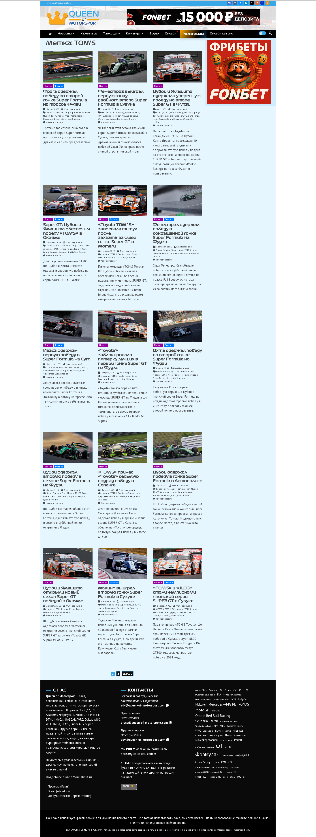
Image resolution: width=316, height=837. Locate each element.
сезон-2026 (229, 776)
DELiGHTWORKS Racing (112, 112)
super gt (196, 112)
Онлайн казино (221, 33)
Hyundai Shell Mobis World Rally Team (212, 699)
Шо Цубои (66, 119)
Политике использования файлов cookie (157, 823)
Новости (65, 33)
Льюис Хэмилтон (235, 735)
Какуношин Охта (113, 608)
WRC (198, 730)
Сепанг (129, 496)
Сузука (113, 119)
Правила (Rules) (58, 786)
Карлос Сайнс (201, 735)
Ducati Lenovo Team (205, 694)
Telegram (246, 3)
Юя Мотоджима (168, 615)
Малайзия (120, 496)
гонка (61, 115)
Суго (57, 373)
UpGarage (130, 493)
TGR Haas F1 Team (229, 721)
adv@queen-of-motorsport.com (143, 705)
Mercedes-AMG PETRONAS (228, 704)
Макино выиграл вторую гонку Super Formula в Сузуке (120, 592)
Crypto (267, 3)
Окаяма (63, 252)
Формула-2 (228, 755)
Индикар (238, 730)
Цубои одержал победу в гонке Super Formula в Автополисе (177, 476)
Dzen (252, 3)
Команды (133, 33)
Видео (154, 33)
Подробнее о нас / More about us (69, 777)
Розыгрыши (193, 33)
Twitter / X (240, 3)
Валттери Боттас (223, 730)
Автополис (165, 492)
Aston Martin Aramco (206, 690)
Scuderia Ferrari (206, 721)
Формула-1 (208, 754)
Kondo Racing (176, 112)
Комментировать (54, 122)
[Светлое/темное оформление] (262, 33)
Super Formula (77, 112)
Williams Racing (235, 726)
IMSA (233, 699)
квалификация (205, 767)
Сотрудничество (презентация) (69, 796)
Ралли (238, 740)
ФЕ (231, 747)
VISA (262, 3)
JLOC (172, 609)
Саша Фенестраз (161, 253)
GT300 (159, 112)
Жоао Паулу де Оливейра (187, 115)
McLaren (200, 704)
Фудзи (57, 119)
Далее (127, 673)
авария (215, 762)
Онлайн (170, 33)
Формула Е (242, 755)
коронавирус (222, 767)
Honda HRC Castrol (232, 694)
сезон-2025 (215, 776)
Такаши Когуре (183, 612)
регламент (235, 767)
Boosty (257, 3)
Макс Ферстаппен (206, 740)
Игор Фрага (70, 115)
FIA (219, 694)
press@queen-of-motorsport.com (144, 723)
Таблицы (110, 33)
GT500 (166, 112)
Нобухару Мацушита (122, 115)
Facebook (235, 3)
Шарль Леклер (202, 762)
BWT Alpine (225, 690)
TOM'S (54, 115)
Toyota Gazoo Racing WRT (206, 726)
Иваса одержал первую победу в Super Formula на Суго (67, 355)
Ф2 (226, 747)
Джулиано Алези (106, 496)
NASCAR (215, 710)
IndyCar (243, 699)
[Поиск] (270, 33)
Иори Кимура (159, 119)
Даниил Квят (79, 248)
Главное (59, 86)
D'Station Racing (68, 245)
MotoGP (202, 710)
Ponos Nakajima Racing (57, 112)
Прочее (48, 86)
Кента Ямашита (174, 119)
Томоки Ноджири (179, 253)
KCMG (49, 367)
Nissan (187, 112)
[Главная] (50, 34)
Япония (76, 119)
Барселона (208, 730)
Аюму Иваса (49, 370)
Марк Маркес (225, 740)
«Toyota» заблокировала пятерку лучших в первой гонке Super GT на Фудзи (122, 359)
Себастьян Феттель (204, 747)
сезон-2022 (232, 772)
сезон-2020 (202, 772)
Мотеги (111, 257)
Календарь (88, 33)
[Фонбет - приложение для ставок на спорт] (193, 24)
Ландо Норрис (216, 735)
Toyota (163, 115)
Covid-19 (237, 690)
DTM (245, 690)
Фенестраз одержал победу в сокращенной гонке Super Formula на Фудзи (176, 233)
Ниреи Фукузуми (71, 370)
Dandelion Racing (165, 371)
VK (229, 3)
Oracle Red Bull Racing (212, 715)
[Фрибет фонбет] (239, 103)
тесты (240, 776)
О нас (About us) (59, 791)
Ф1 (219, 746)
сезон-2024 (201, 776)
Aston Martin (52, 245)
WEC (222, 726)
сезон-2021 (217, 772)
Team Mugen (177, 250)
